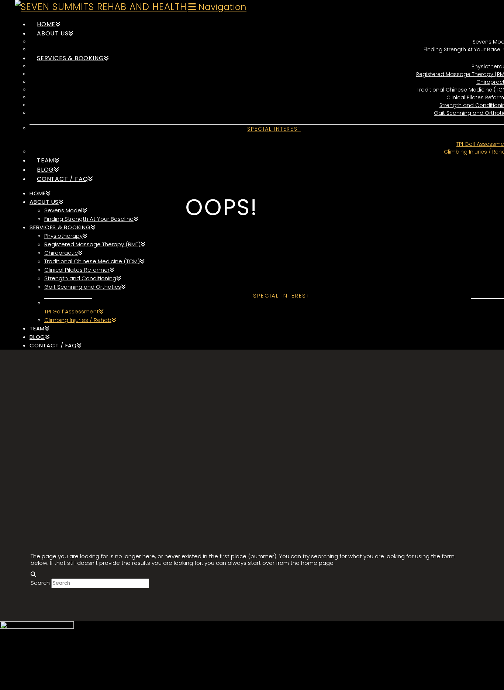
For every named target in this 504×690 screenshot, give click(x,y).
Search (40, 583)
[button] (217, 7)
